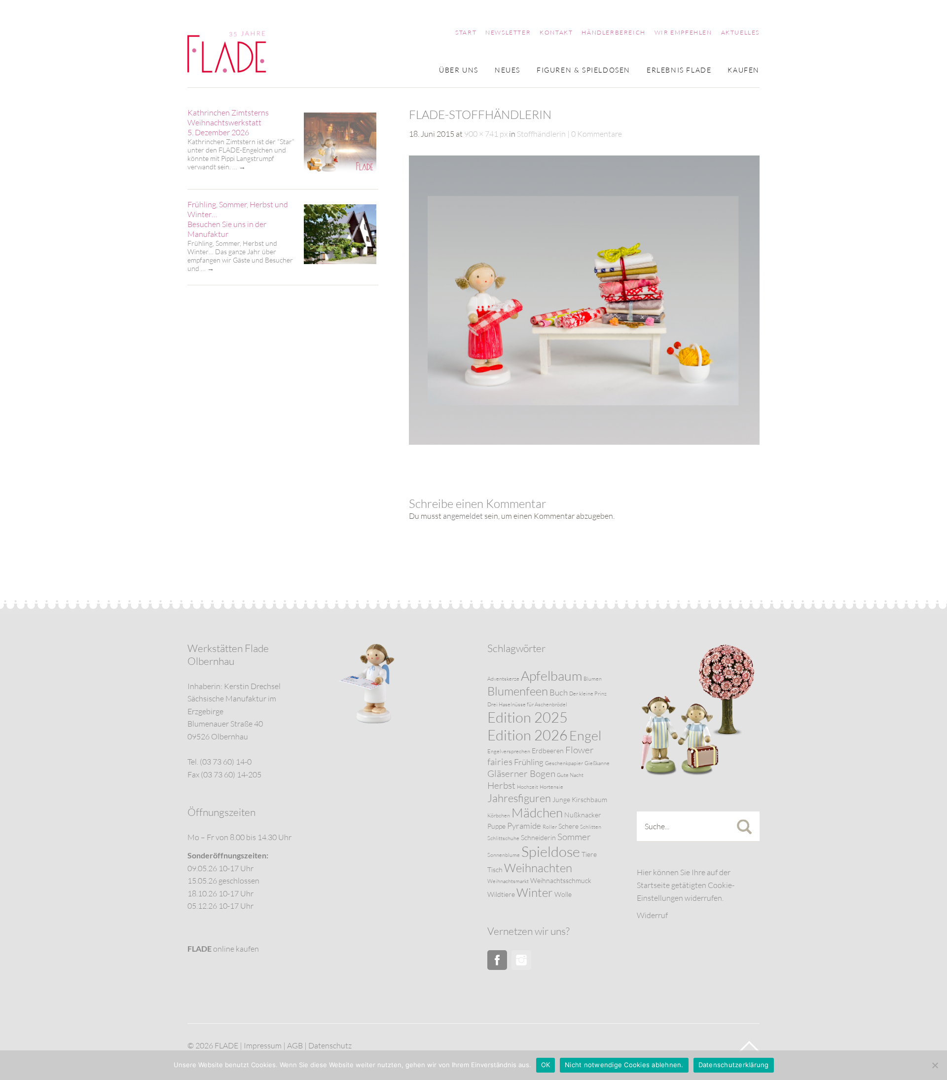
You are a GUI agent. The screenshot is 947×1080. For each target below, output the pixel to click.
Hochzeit (527, 786)
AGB (295, 1045)
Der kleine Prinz (588, 693)
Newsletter (508, 33)
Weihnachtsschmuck (560, 880)
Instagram (521, 960)
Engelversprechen (508, 751)
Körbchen (498, 815)
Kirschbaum (589, 799)
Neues (507, 70)
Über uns (458, 70)
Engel (585, 735)
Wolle (563, 894)
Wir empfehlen (683, 33)
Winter (534, 892)
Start (465, 33)
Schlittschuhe (503, 838)
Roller (550, 826)
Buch (558, 692)
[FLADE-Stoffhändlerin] (584, 442)
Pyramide (524, 825)
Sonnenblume (503, 854)
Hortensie (551, 786)
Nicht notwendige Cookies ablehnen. (624, 1065)
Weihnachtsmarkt (508, 881)
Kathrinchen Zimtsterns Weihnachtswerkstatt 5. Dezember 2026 (228, 122)
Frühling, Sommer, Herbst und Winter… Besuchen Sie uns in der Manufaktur (237, 219)
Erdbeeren (548, 750)
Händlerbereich (613, 33)
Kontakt (556, 33)
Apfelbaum (551, 675)
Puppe (496, 826)
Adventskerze (503, 678)
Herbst (501, 785)
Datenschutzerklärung (733, 1065)
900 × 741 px (486, 134)
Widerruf (652, 915)
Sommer (574, 837)
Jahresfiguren (519, 798)
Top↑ (749, 1047)
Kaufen (744, 70)
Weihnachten (538, 867)
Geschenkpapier (564, 763)
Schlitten (590, 826)
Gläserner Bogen (521, 773)
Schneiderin (538, 837)
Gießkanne (597, 763)
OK (545, 1065)
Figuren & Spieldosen (583, 70)
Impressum (263, 1045)
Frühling (529, 762)
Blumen (592, 678)
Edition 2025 (527, 717)
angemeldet (463, 516)
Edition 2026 (527, 735)
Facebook (497, 960)
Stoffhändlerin (541, 134)
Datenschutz (330, 1045)
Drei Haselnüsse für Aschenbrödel (527, 704)
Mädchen (537, 812)
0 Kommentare (596, 134)
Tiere (589, 854)
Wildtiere (501, 894)
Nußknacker (582, 814)
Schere (568, 826)
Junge (561, 799)
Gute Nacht (570, 774)
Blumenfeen (517, 691)
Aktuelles (740, 33)
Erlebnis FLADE (679, 70)
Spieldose (550, 851)
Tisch (495, 869)
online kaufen (223, 949)
